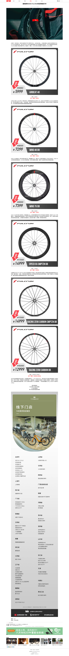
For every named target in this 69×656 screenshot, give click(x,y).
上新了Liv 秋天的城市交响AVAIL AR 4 (15, 625)
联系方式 (34, 649)
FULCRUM (11, 622)
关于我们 (31, 649)
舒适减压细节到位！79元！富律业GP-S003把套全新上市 (18, 624)
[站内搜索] (57, 1)
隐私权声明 (37, 649)
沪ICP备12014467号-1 (34, 652)
